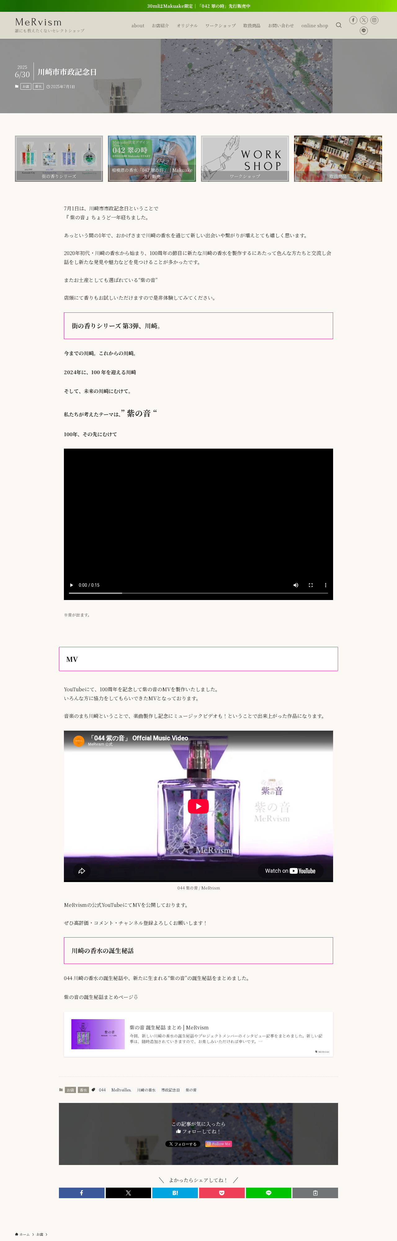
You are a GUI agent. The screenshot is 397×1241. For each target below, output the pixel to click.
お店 (25, 86)
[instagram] (374, 20)
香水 (38, 86)
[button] (82, 1193)
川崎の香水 (146, 1089)
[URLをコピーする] (315, 1193)
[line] (364, 31)
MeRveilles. (121, 1089)
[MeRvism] (38, 22)
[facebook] (353, 20)
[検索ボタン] (339, 25)
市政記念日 (170, 1089)
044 (102, 1089)
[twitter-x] (364, 20)
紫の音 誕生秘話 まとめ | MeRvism (169, 1027)
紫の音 (191, 1089)
